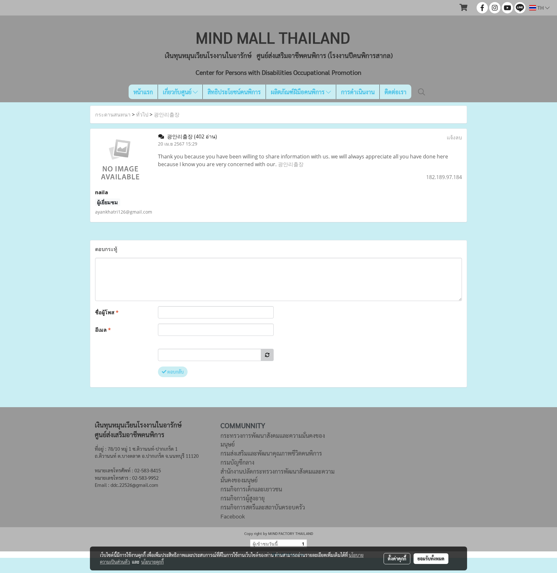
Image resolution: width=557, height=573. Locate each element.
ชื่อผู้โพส (107, 312)
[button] (422, 92)
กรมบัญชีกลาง (237, 462)
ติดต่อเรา (395, 92)
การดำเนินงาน (358, 92)
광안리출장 (167, 114)
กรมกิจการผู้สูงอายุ (242, 498)
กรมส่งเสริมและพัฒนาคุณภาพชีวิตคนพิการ (271, 453)
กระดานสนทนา (113, 114)
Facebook (232, 516)
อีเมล (103, 329)
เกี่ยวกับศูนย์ (178, 92)
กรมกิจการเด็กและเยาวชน (251, 489)
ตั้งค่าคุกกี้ (397, 558)
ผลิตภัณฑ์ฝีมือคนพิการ (298, 92)
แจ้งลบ (454, 137)
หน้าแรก (143, 92)
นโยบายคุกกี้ (152, 562)
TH (540, 7)
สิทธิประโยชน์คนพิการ (234, 92)
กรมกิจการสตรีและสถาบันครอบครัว (262, 507)
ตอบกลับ (175, 372)
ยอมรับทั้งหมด (431, 558)
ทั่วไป (142, 114)
